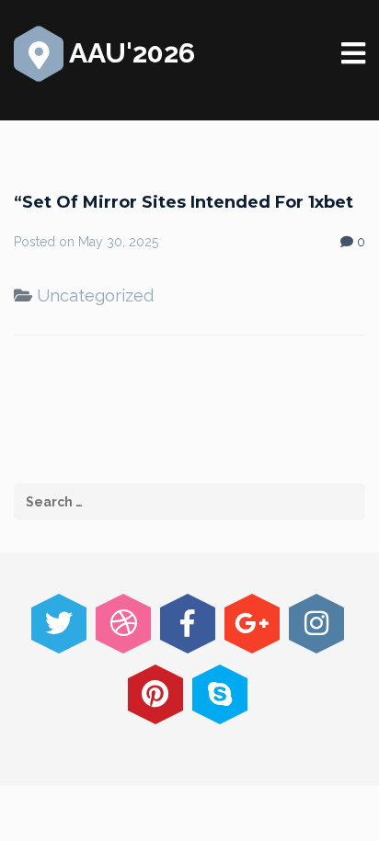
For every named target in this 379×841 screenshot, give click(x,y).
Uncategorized (95, 295)
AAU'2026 (129, 53)
